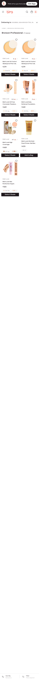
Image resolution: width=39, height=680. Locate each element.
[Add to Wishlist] (16, 39)
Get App (32, 4)
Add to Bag (29, 155)
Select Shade (10, 74)
